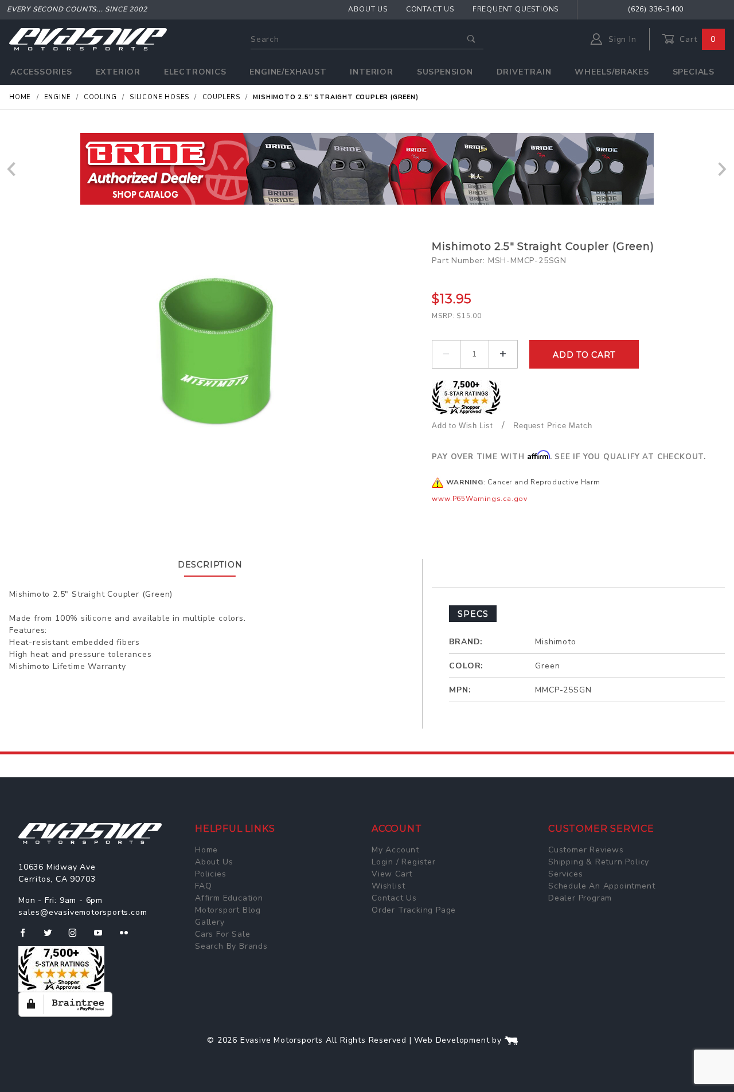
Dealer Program (580, 898)
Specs (473, 614)
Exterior (118, 71)
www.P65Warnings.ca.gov (480, 498)
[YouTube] (103, 937)
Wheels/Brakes (612, 71)
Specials (694, 71)
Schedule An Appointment (601, 885)
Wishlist (388, 885)
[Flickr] (129, 937)
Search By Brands (231, 946)
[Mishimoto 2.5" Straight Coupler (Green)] (216, 353)
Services (565, 873)
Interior (371, 71)
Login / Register (404, 861)
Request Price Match (552, 425)
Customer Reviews (586, 849)
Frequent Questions (516, 9)
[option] (367, 169)
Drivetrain (524, 71)
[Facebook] (27, 937)
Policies (210, 873)
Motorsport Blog (228, 910)
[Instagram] (77, 937)
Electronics (195, 71)
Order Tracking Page (414, 910)
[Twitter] (52, 937)
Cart (696, 39)
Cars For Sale (222, 934)
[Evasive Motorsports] (88, 38)
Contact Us (430, 9)
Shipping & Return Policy (598, 861)
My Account (395, 849)
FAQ (203, 885)
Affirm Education (229, 898)
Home (206, 849)
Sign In (621, 39)
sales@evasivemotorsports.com (82, 912)
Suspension (445, 71)
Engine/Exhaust (287, 71)
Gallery (210, 922)
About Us (367, 9)
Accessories (41, 71)
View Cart (392, 873)
